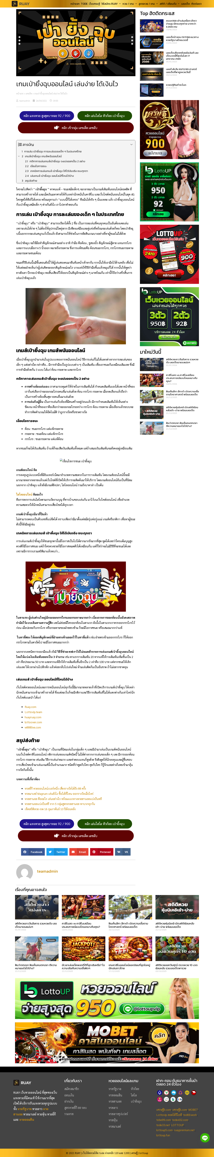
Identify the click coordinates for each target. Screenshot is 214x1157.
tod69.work (190, 1115)
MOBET (193, 1109)
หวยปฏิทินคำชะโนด (176, 85)
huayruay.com (33, 717)
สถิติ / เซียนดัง (168, 4)
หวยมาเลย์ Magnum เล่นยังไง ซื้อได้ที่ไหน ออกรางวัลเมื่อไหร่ (59, 793)
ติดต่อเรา (196, 4)
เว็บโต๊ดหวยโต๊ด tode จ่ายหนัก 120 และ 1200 (105, 1152)
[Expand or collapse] (131, 144)
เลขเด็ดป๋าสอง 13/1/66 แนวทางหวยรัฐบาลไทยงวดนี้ (182, 38)
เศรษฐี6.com (179, 1109)
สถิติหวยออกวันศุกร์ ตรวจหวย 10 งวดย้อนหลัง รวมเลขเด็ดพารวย (176, 966)
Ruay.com (30, 707)
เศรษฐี (134, 1152)
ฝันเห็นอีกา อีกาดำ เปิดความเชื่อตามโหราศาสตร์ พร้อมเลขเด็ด (182, 392)
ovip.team (36, 712)
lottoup (143, 1152)
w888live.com (33, 727)
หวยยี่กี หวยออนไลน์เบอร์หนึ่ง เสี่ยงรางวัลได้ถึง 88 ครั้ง (55, 788)
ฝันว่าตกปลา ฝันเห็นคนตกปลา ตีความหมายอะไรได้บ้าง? (181, 424)
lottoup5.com (164, 1130)
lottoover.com (33, 722)
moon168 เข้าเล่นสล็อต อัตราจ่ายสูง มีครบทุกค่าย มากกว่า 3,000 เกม (181, 24)
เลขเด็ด (185, 4)
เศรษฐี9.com (163, 1109)
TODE (84, 4)
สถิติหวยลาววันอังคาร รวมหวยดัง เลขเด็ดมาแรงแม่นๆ (182, 360)
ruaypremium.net (184, 1130)
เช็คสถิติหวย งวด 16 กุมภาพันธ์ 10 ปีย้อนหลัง (50, 809)
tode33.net (163, 1125)
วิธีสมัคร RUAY (109, 4)
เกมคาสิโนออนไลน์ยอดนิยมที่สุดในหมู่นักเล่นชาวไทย (129, 966)
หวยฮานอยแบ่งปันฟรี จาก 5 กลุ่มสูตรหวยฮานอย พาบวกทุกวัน (60, 804)
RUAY (24, 4)
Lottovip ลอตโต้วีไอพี (169, 1115)
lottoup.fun (163, 1135)
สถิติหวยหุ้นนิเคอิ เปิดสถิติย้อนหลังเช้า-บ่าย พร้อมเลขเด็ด (182, 408)
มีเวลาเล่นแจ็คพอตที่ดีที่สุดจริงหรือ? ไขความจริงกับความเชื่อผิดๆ (83, 966)
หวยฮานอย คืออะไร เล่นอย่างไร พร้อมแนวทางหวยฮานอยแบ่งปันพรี (63, 799)
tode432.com (180, 1120)
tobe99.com (163, 1120)
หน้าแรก (75, 4)
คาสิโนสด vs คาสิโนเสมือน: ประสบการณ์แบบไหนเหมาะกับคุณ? (181, 378)
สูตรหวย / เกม (147, 4)
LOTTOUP (177, 1125)
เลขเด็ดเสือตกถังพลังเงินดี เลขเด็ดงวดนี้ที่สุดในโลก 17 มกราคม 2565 (182, 56)
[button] (33, 852)
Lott (27, 712)
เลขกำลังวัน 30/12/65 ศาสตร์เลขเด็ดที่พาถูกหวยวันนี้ (181, 70)
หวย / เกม (128, 4)
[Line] (205, 1138)
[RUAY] (15, 4)
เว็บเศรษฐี (94, 4)
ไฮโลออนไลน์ (24, 494)
